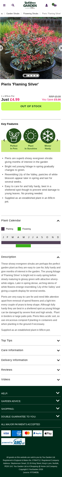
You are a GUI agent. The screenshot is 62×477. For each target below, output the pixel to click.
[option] (31, 48)
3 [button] (31, 76)
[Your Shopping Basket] (55, 5)
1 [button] (25, 76)
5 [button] (37, 76)
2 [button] (28, 76)
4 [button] (34, 76)
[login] (46, 5)
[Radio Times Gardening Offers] (30, 8)
